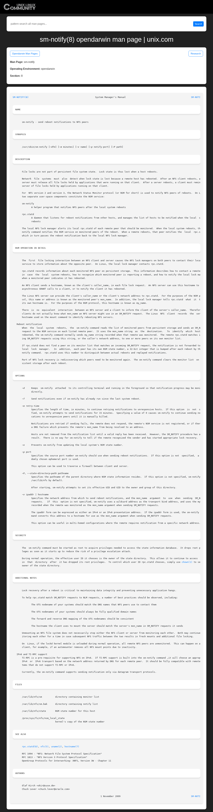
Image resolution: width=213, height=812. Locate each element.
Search (198, 24)
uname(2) (56, 746)
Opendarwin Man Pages (25, 53)
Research (196, 53)
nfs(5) (45, 746)
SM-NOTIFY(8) (21, 97)
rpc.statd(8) (30, 746)
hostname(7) (72, 746)
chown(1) (187, 562)
